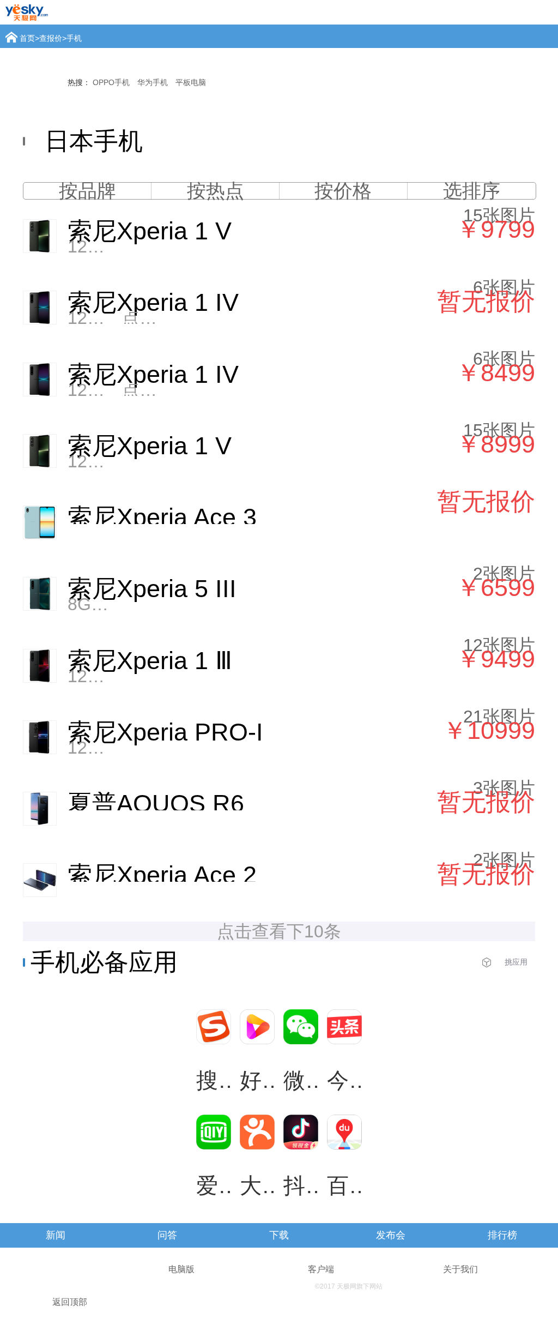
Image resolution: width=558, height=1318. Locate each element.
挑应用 (516, 962)
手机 (74, 38)
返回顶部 (69, 1302)
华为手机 (152, 82)
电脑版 (181, 1269)
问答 (167, 1235)
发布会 (390, 1235)
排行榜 (502, 1235)
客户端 (321, 1269)
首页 (27, 38)
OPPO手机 (111, 82)
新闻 (55, 1235)
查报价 (50, 38)
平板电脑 (190, 82)
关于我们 (460, 1269)
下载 (279, 1235)
